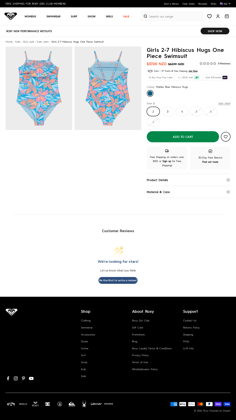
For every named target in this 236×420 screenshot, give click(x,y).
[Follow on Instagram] (15, 378)
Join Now (193, 70)
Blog (134, 341)
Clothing (86, 320)
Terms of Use (140, 362)
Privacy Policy (140, 355)
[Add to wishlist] (225, 137)
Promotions (138, 334)
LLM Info (188, 348)
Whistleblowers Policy (145, 369)
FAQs (186, 341)
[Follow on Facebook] (8, 378)
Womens (30, 16)
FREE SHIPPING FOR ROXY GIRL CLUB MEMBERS (36, 3)
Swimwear (53, 16)
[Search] (144, 16)
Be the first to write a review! (118, 280)
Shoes (84, 341)
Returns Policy (191, 327)
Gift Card (137, 327)
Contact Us (190, 320)
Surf (74, 16)
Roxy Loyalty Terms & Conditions (152, 348)
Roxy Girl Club (141, 320)
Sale (126, 16)
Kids (83, 369)
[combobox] (176, 16)
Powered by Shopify (220, 410)
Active (84, 348)
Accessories (88, 334)
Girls (109, 16)
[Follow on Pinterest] (23, 378)
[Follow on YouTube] (31, 378)
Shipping (188, 334)
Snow (92, 16)
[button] (32, 16)
